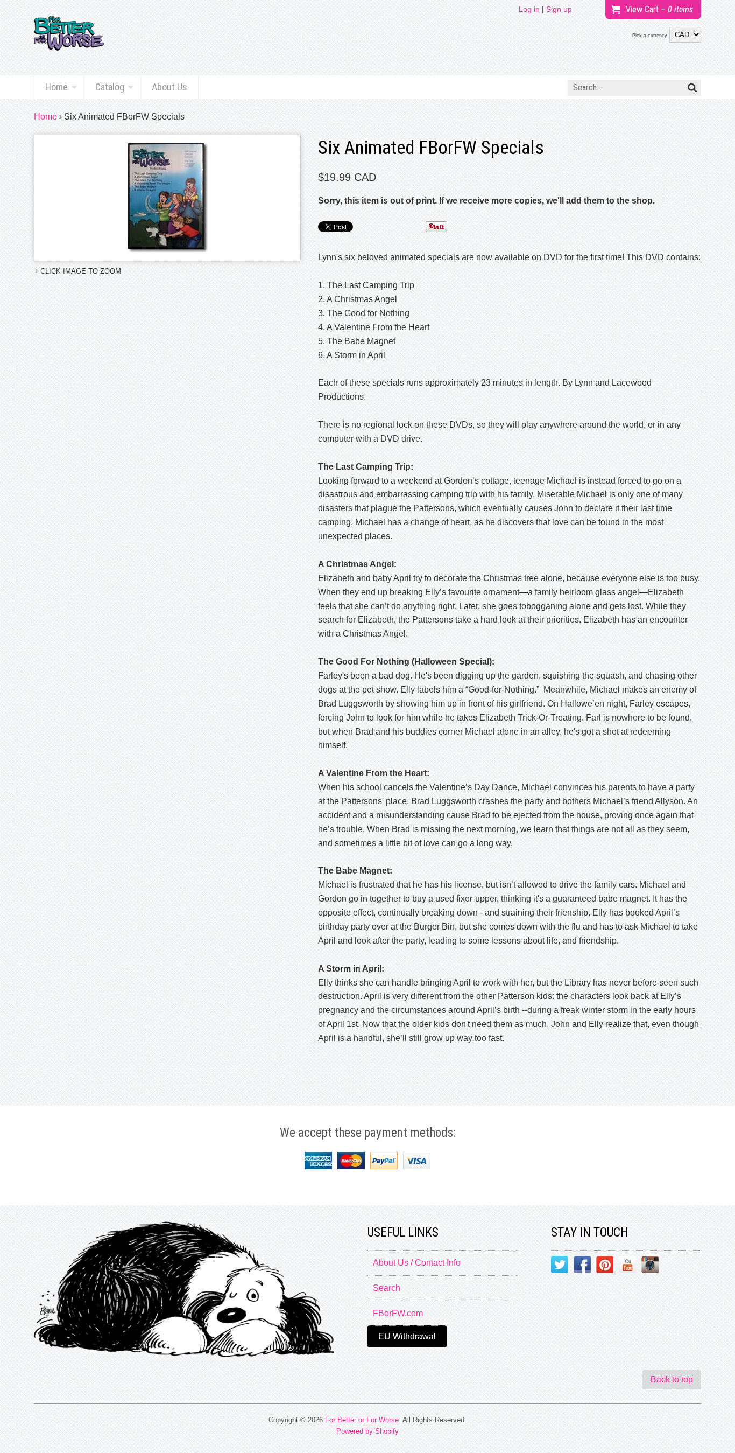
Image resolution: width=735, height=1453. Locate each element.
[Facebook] (582, 1266)
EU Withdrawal (407, 1336)
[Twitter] (559, 1266)
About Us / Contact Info (417, 1262)
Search (386, 1288)
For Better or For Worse (362, 1420)
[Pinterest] (604, 1266)
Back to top (672, 1379)
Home (56, 87)
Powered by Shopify (367, 1431)
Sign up (559, 9)
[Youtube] (627, 1266)
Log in (529, 9)
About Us (169, 87)
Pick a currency (649, 35)
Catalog (109, 87)
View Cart (659, 9)
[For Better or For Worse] (69, 37)
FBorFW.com (398, 1313)
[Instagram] (650, 1266)
